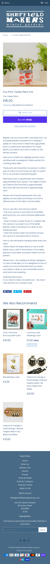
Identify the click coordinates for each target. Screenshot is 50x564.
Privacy (25, 474)
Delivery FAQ (25, 467)
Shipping (7, 105)
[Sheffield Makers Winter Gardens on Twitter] (20, 541)
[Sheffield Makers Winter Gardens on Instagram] (28, 541)
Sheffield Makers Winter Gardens (27, 547)
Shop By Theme (25, 485)
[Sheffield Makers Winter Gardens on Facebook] (24, 541)
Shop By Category (25, 481)
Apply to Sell (25, 488)
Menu (7, 3)
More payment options (25, 126)
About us (25, 464)
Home (5, 35)
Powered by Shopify (24, 550)
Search (25, 471)
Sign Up (42, 530)
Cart (46, 3)
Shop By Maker (25, 478)
